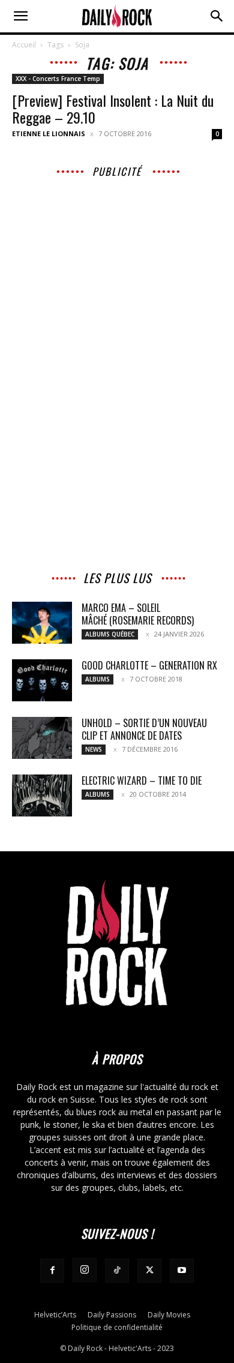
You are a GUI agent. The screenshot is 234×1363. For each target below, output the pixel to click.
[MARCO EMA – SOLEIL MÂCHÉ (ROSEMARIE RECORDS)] (42, 623)
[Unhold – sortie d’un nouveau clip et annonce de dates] (42, 738)
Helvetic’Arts (55, 1315)
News (93, 749)
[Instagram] (85, 1270)
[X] (149, 1271)
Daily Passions (112, 1315)
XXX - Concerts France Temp (58, 78)
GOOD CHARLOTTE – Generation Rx (149, 665)
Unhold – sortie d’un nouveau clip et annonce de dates (144, 729)
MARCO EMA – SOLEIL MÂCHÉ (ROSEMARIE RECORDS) (138, 614)
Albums (97, 679)
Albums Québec (109, 634)
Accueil (24, 45)
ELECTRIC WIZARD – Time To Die (142, 780)
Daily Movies (169, 1315)
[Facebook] (52, 1271)
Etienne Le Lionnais (48, 133)
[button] (20, 16)
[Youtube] (182, 1271)
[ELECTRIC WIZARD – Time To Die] (42, 795)
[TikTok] (117, 1271)
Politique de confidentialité (117, 1327)
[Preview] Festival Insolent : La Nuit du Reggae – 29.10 (113, 108)
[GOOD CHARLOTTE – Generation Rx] (42, 680)
